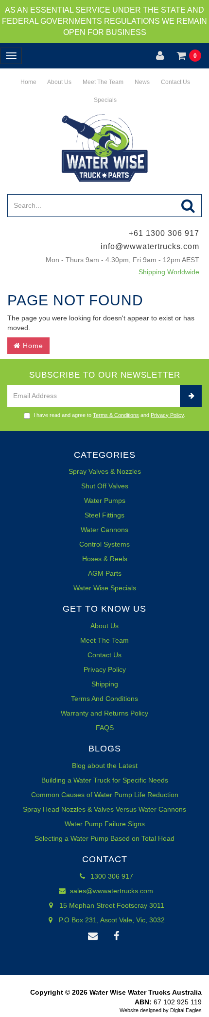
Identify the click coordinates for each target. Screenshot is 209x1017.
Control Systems (104, 544)
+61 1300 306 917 (164, 233)
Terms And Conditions (104, 698)
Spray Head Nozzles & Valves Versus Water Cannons (104, 809)
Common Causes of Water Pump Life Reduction (104, 795)
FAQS (105, 728)
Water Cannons (104, 530)
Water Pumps (104, 500)
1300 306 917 (110, 876)
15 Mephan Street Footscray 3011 (110, 905)
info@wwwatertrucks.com (150, 246)
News (141, 82)
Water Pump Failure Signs (105, 824)
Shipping (104, 684)
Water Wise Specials (104, 588)
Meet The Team (102, 82)
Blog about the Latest (105, 765)
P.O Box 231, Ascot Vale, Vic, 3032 (111, 920)
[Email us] (93, 936)
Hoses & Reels (104, 559)
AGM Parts (105, 573)
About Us (58, 82)
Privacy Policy (167, 415)
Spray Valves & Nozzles (105, 471)
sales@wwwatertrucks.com (110, 891)
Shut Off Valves (104, 486)
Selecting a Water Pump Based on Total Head (104, 838)
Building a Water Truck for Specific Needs (104, 780)
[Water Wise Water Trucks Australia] (104, 147)
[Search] (188, 206)
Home (27, 82)
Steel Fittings (104, 515)
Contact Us (174, 82)
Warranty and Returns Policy (104, 713)
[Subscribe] (191, 396)
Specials (104, 100)
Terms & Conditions (116, 415)
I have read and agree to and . (109, 415)
